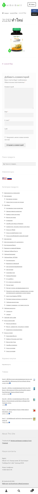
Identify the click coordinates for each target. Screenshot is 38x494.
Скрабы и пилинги (11, 345)
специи (8, 314)
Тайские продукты (9, 308)
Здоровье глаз (10, 272)
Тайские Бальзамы (9, 254)
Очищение (9, 220)
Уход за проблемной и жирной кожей (17, 236)
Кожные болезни (11, 276)
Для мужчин (7, 239)
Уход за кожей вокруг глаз (14, 233)
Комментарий (9, 87)
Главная (6, 13)
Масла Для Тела (11, 342)
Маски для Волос (11, 323)
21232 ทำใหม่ (13, 13)
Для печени (9, 269)
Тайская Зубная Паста (11, 251)
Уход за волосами (9, 320)
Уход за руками (10, 351)
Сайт (6, 129)
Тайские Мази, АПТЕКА (10, 257)
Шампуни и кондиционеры (14, 330)
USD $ (33, 11)
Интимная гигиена (11, 199)
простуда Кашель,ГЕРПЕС (13, 296)
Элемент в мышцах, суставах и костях (17, 305)
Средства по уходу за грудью (15, 202)
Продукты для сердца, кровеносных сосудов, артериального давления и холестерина (20, 292)
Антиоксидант (10, 260)
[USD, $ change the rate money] (4, 178)
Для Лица (7, 205)
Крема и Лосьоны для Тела (14, 339)
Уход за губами (10, 230)
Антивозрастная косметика (14, 208)
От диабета (9, 279)
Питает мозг (10, 285)
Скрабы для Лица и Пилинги (14, 223)
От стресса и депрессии (13, 282)
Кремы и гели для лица (13, 214)
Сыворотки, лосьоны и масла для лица (18, 226)
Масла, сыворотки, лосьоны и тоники (17, 326)
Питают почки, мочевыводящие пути (17, 288)
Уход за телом (8, 333)
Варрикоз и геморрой (12, 263)
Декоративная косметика (14, 211)
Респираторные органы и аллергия (16, 299)
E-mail (7, 120)
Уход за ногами (10, 348)
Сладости (9, 311)
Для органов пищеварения (14, 266)
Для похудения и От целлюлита (13, 242)
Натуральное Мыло (10, 245)
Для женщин (8, 196)
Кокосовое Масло (11, 336)
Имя (6, 112)
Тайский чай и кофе (10, 317)
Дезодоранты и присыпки (12, 193)
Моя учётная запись (6, 491)
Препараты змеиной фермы (12, 248)
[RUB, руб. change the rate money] (9, 178)
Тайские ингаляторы (12, 302)
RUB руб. (34, 14)
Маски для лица (11, 217)
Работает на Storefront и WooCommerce (15, 483)
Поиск (19, 491)
